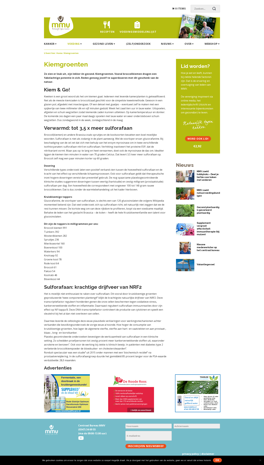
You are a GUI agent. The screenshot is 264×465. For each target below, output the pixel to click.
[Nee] (260, 460)
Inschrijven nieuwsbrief (146, 446)
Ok (217, 460)
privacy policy (190, 454)
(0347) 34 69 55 (87, 429)
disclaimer (207, 454)
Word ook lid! (198, 138)
